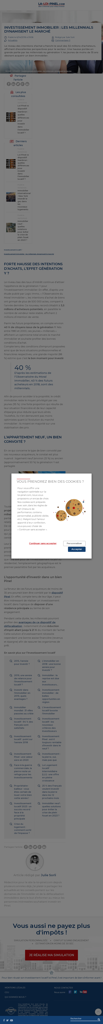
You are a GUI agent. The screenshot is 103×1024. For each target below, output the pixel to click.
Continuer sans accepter (43, 543)
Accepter (76, 549)
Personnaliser (74, 543)
